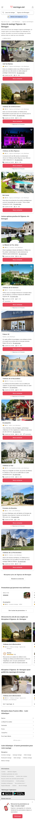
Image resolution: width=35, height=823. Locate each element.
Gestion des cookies (21, 776)
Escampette (7, 423)
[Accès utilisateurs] (32, 7)
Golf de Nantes (8, 64)
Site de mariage (23, 785)
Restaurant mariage (6, 757)
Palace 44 (6, 334)
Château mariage (27, 757)
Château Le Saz (8, 465)
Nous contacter (17, 78)
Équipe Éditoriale (5, 785)
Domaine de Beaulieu (10, 508)
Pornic (3, 729)
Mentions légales (12, 771)
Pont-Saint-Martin (6, 736)
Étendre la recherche (17, 579)
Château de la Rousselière (11, 378)
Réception (4, 752)
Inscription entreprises (7, 783)
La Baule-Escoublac (6, 722)
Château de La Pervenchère (12, 552)
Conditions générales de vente (9, 774)
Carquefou (4, 732)
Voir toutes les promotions (17, 610)
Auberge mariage (17, 755)
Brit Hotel (6, 195)
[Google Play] (19, 795)
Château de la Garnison (10, 287)
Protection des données (7, 776)
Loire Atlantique (16, 21)
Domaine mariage (5, 755)
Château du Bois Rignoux (11, 151)
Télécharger (17, 816)
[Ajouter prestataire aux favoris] (31, 42)
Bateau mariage (5, 760)
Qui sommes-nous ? (20, 783)
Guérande (4, 725)
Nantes (3, 718)
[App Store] (7, 795)
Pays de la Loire (5, 21)
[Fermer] (32, 802)
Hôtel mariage (27, 755)
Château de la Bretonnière (11, 106)
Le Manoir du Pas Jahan (10, 245)
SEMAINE (5, 595)
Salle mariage (17, 757)
